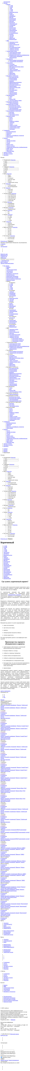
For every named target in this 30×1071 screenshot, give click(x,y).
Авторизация (4, 246)
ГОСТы (8, 433)
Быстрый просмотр (5, 718)
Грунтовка (11, 355)
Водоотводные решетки (15, 398)
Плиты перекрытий (14, 332)
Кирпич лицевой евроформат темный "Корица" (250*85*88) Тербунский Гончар (12, 890)
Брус (10, 389)
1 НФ (10, 286)
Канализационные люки (15, 400)
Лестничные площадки (18, 339)
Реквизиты (9, 424)
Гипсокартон (6, 989)
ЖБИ (4, 986)
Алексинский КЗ (7, 924)
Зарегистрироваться (14, 1060)
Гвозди (11, 410)
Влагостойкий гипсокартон (16, 351)
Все (4, 697)
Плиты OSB (12, 390)
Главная (5, 448)
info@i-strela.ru (4, 262)
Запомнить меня (6, 1057)
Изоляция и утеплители (9, 991)
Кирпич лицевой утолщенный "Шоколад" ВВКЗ (13, 875)
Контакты (5, 446)
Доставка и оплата (8, 445)
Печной (11, 312)
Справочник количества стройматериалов (16, 438)
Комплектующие (7, 1001)
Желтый (11, 304)
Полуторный (12, 295)
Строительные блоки (8, 987)
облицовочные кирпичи (14, 594)
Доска (10, 387)
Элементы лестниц (14, 337)
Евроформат (12, 293)
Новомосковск (7, 932)
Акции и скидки (10, 437)
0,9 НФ (11, 285)
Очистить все (4, 241)
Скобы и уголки (13, 416)
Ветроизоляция (13, 369)
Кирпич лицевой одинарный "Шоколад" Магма (12, 862)
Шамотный (12, 325)
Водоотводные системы (9, 999)
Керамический (13, 326)
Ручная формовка (13, 313)
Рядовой (11, 315)
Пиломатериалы (7, 996)
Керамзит (11, 372)
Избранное (4, 255)
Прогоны (11, 333)
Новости (8, 425)
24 (4, 696)
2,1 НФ (11, 289)
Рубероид (11, 382)
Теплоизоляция (13, 384)
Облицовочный (13, 311)
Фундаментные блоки (14, 334)
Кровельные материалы (9, 997)
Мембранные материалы (15, 373)
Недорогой (12, 317)
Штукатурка (12, 365)
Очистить (13, 160)
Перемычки (12, 330)
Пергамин (11, 380)
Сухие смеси (6, 990)
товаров (3, 244)
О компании (6, 421)
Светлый (11, 299)
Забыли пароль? (5, 1060)
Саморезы (11, 413)
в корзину (3, 711)
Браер (4, 925)
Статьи (8, 434)
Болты (10, 408)
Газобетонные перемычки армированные (15, 348)
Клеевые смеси (13, 356)
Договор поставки (11, 432)
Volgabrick (6, 923)
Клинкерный (12, 310)
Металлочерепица (13, 394)
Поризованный (13, 321)
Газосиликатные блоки (15, 343)
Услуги (8, 430)
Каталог (5, 450)
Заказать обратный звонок (7, 263)
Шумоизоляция (13, 385)
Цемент (11, 363)
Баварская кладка (13, 298)
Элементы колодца (14, 336)
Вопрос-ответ (9, 435)
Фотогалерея (9, 428)
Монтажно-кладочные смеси (16, 358)
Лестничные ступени (17, 341)
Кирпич (5, 451)
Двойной (11, 291)
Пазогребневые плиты (14, 345)
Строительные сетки (14, 419)
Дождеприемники (13, 399)
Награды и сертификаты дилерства (15, 426)
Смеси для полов (13, 360)
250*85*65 (6, 553)
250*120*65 (6, 552)
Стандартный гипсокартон (16, 352)
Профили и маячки (14, 412)
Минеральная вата (13, 374)
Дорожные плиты (13, 329)
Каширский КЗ (7, 928)
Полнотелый (12, 320)
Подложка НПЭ (13, 381)
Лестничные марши (17, 338)
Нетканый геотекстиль (15, 376)
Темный (11, 300)
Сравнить (4, 256)
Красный (11, 307)
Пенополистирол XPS (14, 378)
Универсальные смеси (14, 361)
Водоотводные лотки (14, 397)
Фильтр (2, 699)
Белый (11, 303)
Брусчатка (11, 404)
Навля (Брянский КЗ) (8, 930)
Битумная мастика (13, 368)
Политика (5, 968)
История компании (11, 423)
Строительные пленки (14, 417)
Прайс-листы (9, 439)
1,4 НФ (11, 287)
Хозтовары (12, 420)
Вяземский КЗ (7, 927)
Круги (10, 411)
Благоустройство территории (10, 1000)
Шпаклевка (12, 364)
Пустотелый (12, 323)
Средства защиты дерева (15, 391)
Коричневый (12, 306)
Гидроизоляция (13, 371)
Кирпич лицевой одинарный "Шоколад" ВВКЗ (12, 849)
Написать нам (4, 254)
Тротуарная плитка (14, 406)
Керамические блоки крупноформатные (19, 346)
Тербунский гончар (8, 934)
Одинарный (12, 294)
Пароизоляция (12, 377)
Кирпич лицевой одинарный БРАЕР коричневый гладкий (15, 832)
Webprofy (13, 1019)
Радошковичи (6, 933)
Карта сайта (9, 441)
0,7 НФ (11, 284)
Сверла (11, 415)
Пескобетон (12, 359)
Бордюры (11, 403)
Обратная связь (10, 442)
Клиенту (5, 429)
